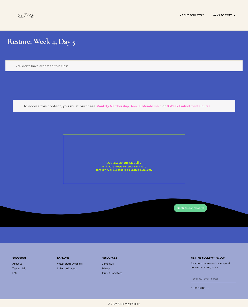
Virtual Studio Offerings (69, 263)
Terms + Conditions (112, 273)
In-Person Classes (67, 268)
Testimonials (19, 268)
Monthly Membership (112, 106)
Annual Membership (146, 106)
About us (17, 263)
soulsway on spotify (124, 162)
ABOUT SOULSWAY (192, 15)
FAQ (14, 273)
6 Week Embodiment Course (188, 106)
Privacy (106, 268)
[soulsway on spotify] (124, 151)
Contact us (108, 263)
